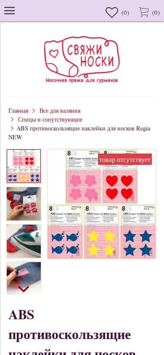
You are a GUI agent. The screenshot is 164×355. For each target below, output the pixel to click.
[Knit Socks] (82, 84)
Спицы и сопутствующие (50, 119)
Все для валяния (60, 110)
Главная (18, 110)
